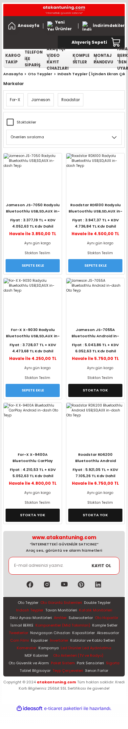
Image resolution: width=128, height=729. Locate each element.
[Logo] (64, 10)
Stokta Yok (95, 390)
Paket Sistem (63, 663)
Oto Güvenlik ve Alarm (29, 663)
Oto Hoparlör (106, 617)
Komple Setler (104, 625)
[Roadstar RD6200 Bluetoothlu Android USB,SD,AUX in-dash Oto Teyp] (95, 422)
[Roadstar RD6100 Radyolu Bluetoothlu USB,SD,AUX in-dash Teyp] (95, 172)
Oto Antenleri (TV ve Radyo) (78, 655)
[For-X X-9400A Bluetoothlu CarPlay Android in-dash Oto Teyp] (33, 422)
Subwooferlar (81, 617)
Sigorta (112, 663)
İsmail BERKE (22, 625)
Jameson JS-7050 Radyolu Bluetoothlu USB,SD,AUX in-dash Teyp (33, 209)
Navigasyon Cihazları (50, 632)
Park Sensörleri (90, 663)
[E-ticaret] (63, 708)
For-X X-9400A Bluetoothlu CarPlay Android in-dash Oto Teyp (32, 458)
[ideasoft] (29, 709)
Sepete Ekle (33, 265)
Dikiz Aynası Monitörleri (31, 617)
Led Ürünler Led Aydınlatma (86, 648)
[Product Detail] (33, 197)
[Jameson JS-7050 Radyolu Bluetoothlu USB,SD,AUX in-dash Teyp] (33, 172)
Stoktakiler (26, 122)
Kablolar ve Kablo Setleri (92, 640)
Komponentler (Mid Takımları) (62, 625)
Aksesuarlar (108, 632)
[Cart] (116, 42)
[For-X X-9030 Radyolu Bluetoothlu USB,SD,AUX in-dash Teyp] (33, 297)
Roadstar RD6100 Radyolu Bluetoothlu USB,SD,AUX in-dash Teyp (95, 209)
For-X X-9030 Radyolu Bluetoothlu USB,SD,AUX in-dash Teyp (33, 334)
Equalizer (39, 640)
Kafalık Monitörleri (95, 610)
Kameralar (26, 648)
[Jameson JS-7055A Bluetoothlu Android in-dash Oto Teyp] (95, 297)
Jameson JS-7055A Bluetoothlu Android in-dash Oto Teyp (95, 334)
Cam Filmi (19, 640)
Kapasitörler (83, 632)
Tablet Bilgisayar (35, 670)
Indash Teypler (29, 610)
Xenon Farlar (96, 670)
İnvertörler (59, 640)
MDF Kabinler (36, 655)
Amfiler (60, 617)
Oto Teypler (28, 602)
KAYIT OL (101, 565)
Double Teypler (97, 602)
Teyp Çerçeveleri (68, 670)
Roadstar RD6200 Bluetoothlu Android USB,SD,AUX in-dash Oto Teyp (95, 458)
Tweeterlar (18, 632)
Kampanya (48, 648)
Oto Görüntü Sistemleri (61, 602)
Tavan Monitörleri (61, 610)
